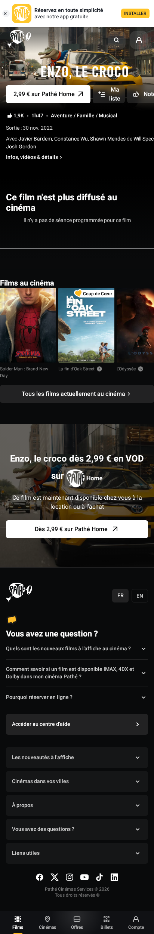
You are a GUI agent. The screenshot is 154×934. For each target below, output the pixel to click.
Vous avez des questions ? (43, 829)
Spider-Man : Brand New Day (24, 372)
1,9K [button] (18, 116)
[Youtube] (84, 877)
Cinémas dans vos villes (40, 781)
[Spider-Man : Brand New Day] (28, 325)
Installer (135, 13)
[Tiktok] (99, 877)
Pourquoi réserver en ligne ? (39, 697)
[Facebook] (39, 877)
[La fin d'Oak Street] (86, 325)
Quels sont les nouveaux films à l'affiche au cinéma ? (68, 649)
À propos (22, 805)
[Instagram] (69, 877)
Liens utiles (26, 853)
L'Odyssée (126, 369)
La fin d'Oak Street (76, 369)
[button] (117, 40)
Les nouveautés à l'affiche (43, 757)
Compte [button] (136, 927)
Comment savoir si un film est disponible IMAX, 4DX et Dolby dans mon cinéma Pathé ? (70, 673)
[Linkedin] (114, 877)
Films (17, 927)
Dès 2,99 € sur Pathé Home (71, 529)
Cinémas (47, 927)
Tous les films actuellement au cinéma (73, 393)
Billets (107, 927)
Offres (77, 927)
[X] (54, 877)
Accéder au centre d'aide (41, 724)
